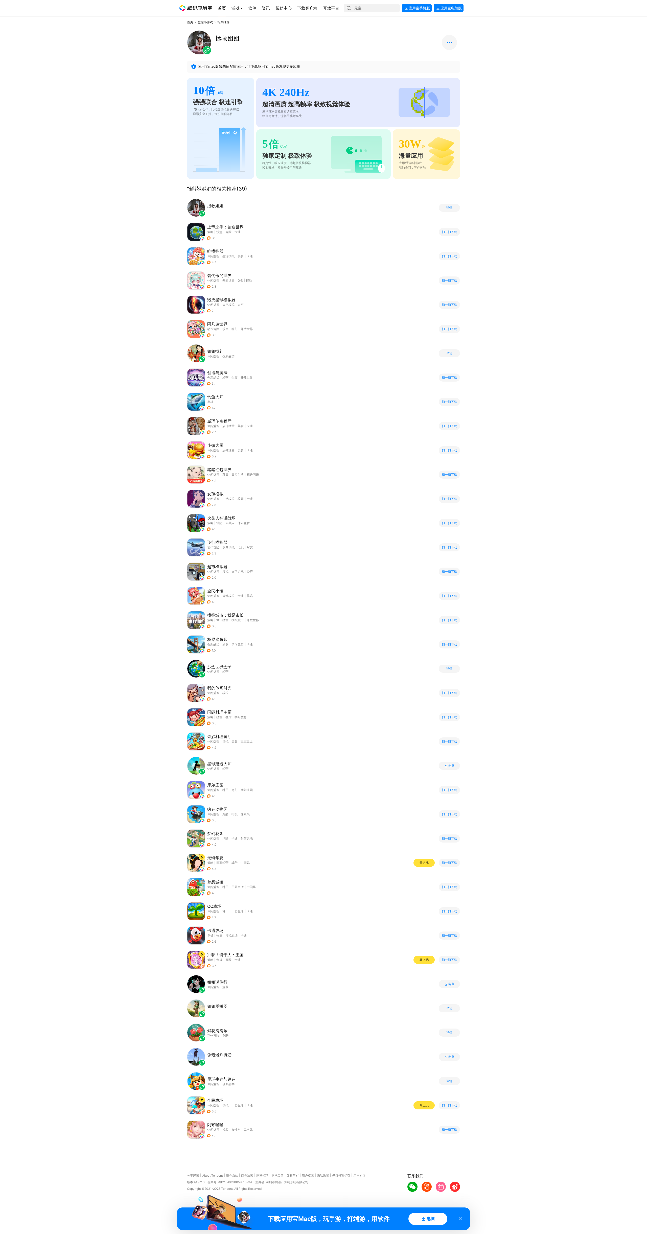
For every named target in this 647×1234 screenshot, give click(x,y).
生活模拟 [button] (228, 256)
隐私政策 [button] (323, 1175)
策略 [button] (210, 232)
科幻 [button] (235, 329)
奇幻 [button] (235, 790)
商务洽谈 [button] (247, 1175)
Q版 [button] (240, 280)
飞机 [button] (241, 547)
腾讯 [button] (250, 596)
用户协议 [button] (359, 1175)
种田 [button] (225, 474)
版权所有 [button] (293, 1175)
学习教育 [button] (238, 644)
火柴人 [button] (230, 523)
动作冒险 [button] (213, 329)
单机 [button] (210, 935)
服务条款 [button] (232, 1175)
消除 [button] (225, 838)
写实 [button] (250, 547)
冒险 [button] (228, 232)
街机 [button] (210, 402)
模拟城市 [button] (238, 620)
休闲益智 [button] (213, 256)
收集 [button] (219, 935)
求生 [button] (225, 329)
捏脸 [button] (249, 280)
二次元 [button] (248, 1129)
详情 (449, 207)
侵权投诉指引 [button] (341, 1175)
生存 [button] (235, 377)
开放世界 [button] (228, 280)
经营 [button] (225, 377)
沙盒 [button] (219, 232)
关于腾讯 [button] (193, 1175)
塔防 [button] (219, 523)
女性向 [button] (236, 1129)
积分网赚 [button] (253, 474)
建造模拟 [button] (228, 596)
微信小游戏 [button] (205, 22)
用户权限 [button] (308, 1175)
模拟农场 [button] (231, 935)
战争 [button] (235, 863)
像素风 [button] (245, 814)
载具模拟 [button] (228, 547)
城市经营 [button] (222, 620)
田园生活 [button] (238, 474)
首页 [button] (190, 22)
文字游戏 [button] (238, 571)
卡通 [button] (238, 232)
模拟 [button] (225, 571)
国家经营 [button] (222, 863)
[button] (195, 8)
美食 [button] (241, 256)
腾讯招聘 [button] (262, 1175)
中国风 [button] (245, 863)
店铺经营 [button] (228, 426)
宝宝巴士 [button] (247, 741)
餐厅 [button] (228, 717)
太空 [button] (241, 305)
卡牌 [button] (219, 960)
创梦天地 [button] (247, 838)
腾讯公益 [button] (277, 1175)
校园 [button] (241, 499)
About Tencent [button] (212, 1175)
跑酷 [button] (225, 814)
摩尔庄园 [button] (247, 790)
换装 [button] (225, 1129)
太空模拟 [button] (228, 305)
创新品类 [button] (213, 377)
